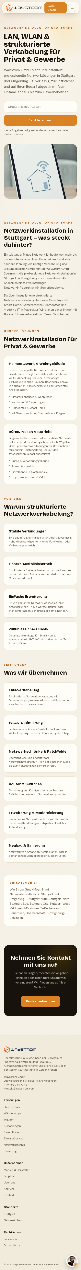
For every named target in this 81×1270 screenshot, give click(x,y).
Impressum (10, 1239)
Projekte (9, 1176)
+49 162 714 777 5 (16, 1084)
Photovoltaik (12, 1107)
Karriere (9, 1189)
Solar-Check (52, 8)
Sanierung (10, 1151)
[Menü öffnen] (72, 8)
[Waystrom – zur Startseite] (24, 8)
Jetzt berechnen (40, 120)
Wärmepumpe (12, 1113)
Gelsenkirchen (13, 1220)
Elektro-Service (13, 1138)
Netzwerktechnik (14, 1145)
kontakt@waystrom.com (19, 1088)
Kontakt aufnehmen (40, 1001)
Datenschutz (12, 1245)
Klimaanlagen (12, 1126)
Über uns (9, 1182)
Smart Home (11, 1132)
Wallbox (9, 1119)
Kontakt (9, 1195)
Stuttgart (9, 1214)
